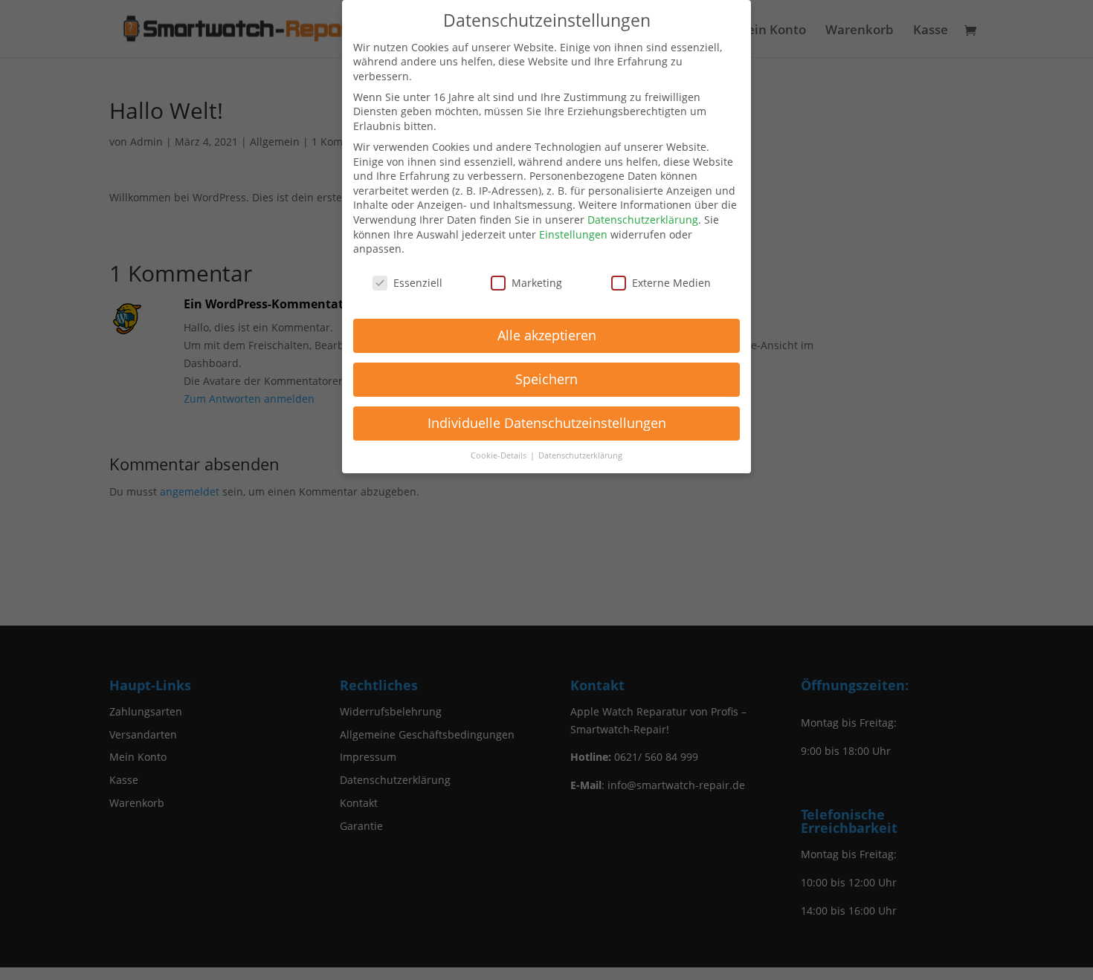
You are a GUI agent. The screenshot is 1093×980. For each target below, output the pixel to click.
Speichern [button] (546, 379)
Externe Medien (671, 283)
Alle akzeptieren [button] (546, 335)
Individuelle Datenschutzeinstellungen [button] (547, 423)
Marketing (537, 283)
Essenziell (417, 283)
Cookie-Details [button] (500, 455)
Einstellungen (573, 234)
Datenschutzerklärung (642, 219)
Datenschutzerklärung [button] (580, 455)
